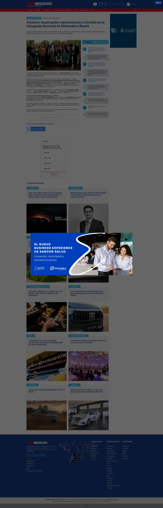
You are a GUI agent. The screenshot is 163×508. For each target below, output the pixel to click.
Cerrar (157, 2)
